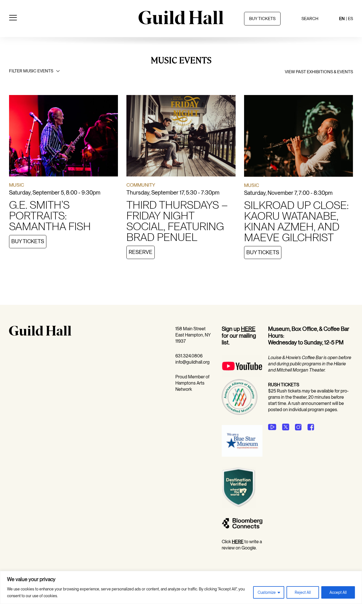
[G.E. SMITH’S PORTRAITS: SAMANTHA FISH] (63, 137)
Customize (267, 592)
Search (309, 18)
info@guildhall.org (192, 362)
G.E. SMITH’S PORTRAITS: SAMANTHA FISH (50, 215)
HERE (248, 328)
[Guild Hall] (181, 22)
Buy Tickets (27, 241)
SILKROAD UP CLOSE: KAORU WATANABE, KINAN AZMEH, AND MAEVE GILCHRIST (296, 221)
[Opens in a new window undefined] (272, 427)
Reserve (140, 252)
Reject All (303, 592)
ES (350, 18)
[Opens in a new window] (242, 376)
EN (342, 18)
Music (16, 185)
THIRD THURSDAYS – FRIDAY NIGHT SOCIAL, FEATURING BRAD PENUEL (177, 220)
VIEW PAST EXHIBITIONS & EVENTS (319, 71)
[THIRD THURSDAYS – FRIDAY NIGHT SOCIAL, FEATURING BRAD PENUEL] (180, 137)
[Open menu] (13, 18)
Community (140, 185)
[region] (181, 587)
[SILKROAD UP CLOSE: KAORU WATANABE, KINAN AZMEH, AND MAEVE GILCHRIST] (298, 137)
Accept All (338, 592)
